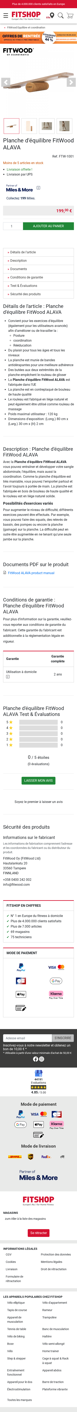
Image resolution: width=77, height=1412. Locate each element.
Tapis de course (17, 1310)
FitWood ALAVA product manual (31, 573)
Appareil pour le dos (19, 1382)
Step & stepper (16, 1358)
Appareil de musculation (15, 1320)
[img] (38, 187)
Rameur (47, 1310)
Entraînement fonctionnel (15, 1373)
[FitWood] (18, 52)
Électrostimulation (18, 1389)
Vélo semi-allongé (53, 1344)
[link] (21, 967)
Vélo (10, 1351)
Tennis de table (16, 1329)
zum (25, 1219)
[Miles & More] (38, 1175)
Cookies (11, 1262)
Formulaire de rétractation (14, 1279)
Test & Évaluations (23, 286)
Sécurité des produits (25, 294)
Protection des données (56, 1254)
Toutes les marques (19, 1400)
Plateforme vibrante (55, 1389)
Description (18, 261)
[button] (11, 126)
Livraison (11, 1269)
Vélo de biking (16, 1336)
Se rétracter (38, 1233)
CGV (8, 1254)
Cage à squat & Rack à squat (55, 1361)
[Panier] (71, 16)
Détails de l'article (23, 252)
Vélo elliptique (16, 1303)
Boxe (10, 1344)
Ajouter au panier (48, 226)
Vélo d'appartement (54, 1303)
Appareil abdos (51, 1370)
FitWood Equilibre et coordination (26, 27)
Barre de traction (53, 1382)
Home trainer (50, 1351)
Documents (18, 269)
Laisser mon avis (38, 781)
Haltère (47, 1336)
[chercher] (61, 15)
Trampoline (49, 1317)
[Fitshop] (26, 16)
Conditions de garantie (26, 277)
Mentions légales (51, 1262)
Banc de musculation (55, 1329)
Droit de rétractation (54, 1269)
